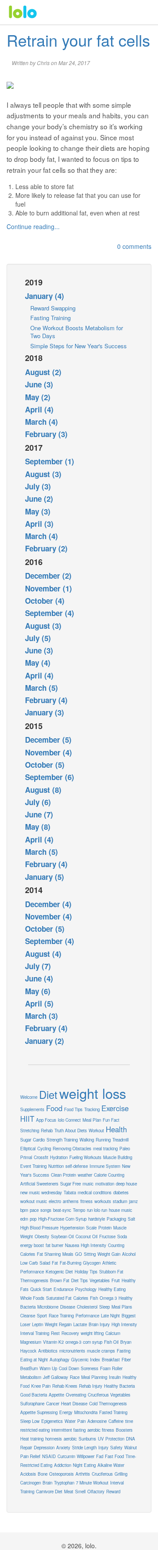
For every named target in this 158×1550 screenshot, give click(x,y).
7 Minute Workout (92, 1483)
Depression (44, 1447)
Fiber (126, 1360)
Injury (103, 1447)
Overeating (76, 1395)
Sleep (104, 1307)
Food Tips (73, 1109)
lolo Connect (69, 1120)
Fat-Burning (70, 1263)
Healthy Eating (112, 1289)
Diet (48, 1094)
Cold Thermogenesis (108, 1403)
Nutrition (56, 1166)
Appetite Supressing (38, 1412)
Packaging (116, 1219)
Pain (81, 1421)
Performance (87, 1316)
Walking (86, 1140)
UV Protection (111, 1439)
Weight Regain (58, 1324)
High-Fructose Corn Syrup (62, 1219)
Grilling (121, 1474)
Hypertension (72, 1228)
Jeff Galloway (55, 1377)
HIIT (27, 1118)
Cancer (52, 1403)
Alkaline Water (110, 1465)
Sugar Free (70, 1184)
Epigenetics (52, 1421)
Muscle (119, 1228)
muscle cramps (101, 1351)
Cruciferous (102, 1474)
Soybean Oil (62, 1236)
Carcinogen (30, 1483)
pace (34, 1210)
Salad (45, 1263)
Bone (42, 1474)
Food (54, 1108)
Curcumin (66, 1456)
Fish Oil (111, 1342)
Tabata (70, 1192)
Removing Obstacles (72, 1148)
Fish (94, 1298)
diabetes (121, 1192)
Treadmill (120, 1140)
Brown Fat (59, 1280)
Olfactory (95, 1491)
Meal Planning (94, 1377)
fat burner (54, 1245)
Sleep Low (30, 1421)
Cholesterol (87, 1307)
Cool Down (69, 1368)
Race (74, 1377)
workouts (102, 1201)
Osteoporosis (61, 1474)
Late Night (110, 1316)
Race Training (61, 1316)
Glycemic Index (85, 1360)
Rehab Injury (90, 1386)
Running (103, 1140)
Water (70, 1421)
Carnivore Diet (49, 1491)
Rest (55, 1333)
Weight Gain (108, 1254)
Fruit (115, 1280)
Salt (131, 1219)
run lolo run (97, 1210)
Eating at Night (34, 1360)
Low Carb (29, 1263)
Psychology (86, 1289)
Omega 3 (108, 1298)
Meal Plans (121, 1307)
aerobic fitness (100, 1430)
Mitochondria (85, 1412)
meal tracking (105, 1148)
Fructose (107, 1236)
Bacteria (28, 1307)
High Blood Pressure (39, 1228)
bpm (24, 1210)
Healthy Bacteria (119, 1386)
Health (116, 1129)
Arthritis (82, 1474)
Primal (26, 1157)
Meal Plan (92, 1120)
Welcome (28, 1097)
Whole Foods (32, 1298)
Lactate (80, 1324)
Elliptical (28, 1148)
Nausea (72, 1245)
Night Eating (84, 1465)
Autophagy (59, 1360)
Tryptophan (64, 1483)
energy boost (32, 1245)
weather (85, 1175)
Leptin (37, 1324)
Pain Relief (30, 1456)
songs (45, 1210)
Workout (96, 1130)
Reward (113, 1491)
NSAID (49, 1456)
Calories (80, 1298)
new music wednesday (41, 1192)
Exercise (115, 1108)
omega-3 (73, 1342)
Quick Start (41, 1289)
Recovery (70, 1333)
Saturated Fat (59, 1298)
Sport (42, 1316)
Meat (68, 1491)
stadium (120, 1201)
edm (24, 1219)
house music (120, 1210)
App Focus (46, 1120)
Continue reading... (33, 226)
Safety (116, 1447)
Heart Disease (74, 1403)
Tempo (79, 1210)
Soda (122, 1236)
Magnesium (30, 1342)
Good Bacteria (33, 1395)
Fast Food (114, 1456)
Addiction (62, 1465)
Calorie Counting (109, 1175)
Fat (55, 1263)
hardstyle (96, 1219)
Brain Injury (99, 1324)
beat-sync (62, 1210)
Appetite (56, 1395)
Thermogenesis (34, 1280)
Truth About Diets (70, 1130)
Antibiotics (47, 1351)
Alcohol (129, 1254)
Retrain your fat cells (78, 40)
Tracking (92, 1109)
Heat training (31, 1439)
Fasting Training (50, 318)
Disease (67, 1307)
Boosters (124, 1430)
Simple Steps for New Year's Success (78, 346)
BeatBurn (29, 1368)
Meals (67, 1254)
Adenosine (97, 1421)
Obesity (42, 1236)
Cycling (44, 1148)
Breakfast (111, 1360)
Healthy (125, 1298)
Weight (26, 1236)
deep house (126, 1184)
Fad (99, 1456)
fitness (86, 1201)
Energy (65, 1412)
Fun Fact (111, 1120)
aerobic (70, 1439)
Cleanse (27, 1316)
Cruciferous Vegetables (109, 1395)
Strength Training (62, 1140)
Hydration (59, 1157)
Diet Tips (79, 1280)
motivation (104, 1184)
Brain (47, 1483)
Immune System (105, 1166)
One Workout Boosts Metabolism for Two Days (76, 332)
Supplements (32, 1109)
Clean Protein (63, 1175)
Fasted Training (113, 1412)
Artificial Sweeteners (39, 1184)
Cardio (39, 1140)
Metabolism (30, 1377)
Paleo (124, 1148)
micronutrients (72, 1351)
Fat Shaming (49, 1254)
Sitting (90, 1254)
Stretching (29, 1130)
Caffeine (115, 1421)
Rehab (47, 1130)
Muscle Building (117, 1157)
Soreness (89, 1368)
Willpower (85, 1456)
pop (33, 1219)
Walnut (130, 1447)
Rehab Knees (64, 1386)
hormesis (53, 1439)
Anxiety (63, 1447)
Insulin (115, 1377)
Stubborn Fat (111, 1272)
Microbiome (47, 1307)
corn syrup (92, 1342)
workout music (33, 1201)
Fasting (123, 1351)
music (88, 1184)
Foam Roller (111, 1368)
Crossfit (41, 1157)
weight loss (92, 1093)
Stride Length (84, 1447)
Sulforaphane (32, 1403)
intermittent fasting (68, 1430)
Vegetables (100, 1280)
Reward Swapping (52, 308)
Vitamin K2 (53, 1342)
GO (78, 1254)
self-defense (76, 1166)
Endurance (63, 1289)
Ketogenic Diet (59, 1272)
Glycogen (92, 1263)
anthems (71, 1201)
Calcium (112, 1333)
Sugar (25, 1140)
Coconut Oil (86, 1236)
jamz (133, 1201)
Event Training (33, 1166)
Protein (104, 1228)
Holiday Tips (86, 1272)
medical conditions (94, 1192)
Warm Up (48, 1368)
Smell (80, 1491)
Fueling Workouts (85, 1157)
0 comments (134, 246)
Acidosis (28, 1474)
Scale (91, 1228)
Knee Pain (40, 1386)
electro (55, 1201)
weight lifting (92, 1333)
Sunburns (87, 1439)
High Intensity (93, 1245)
